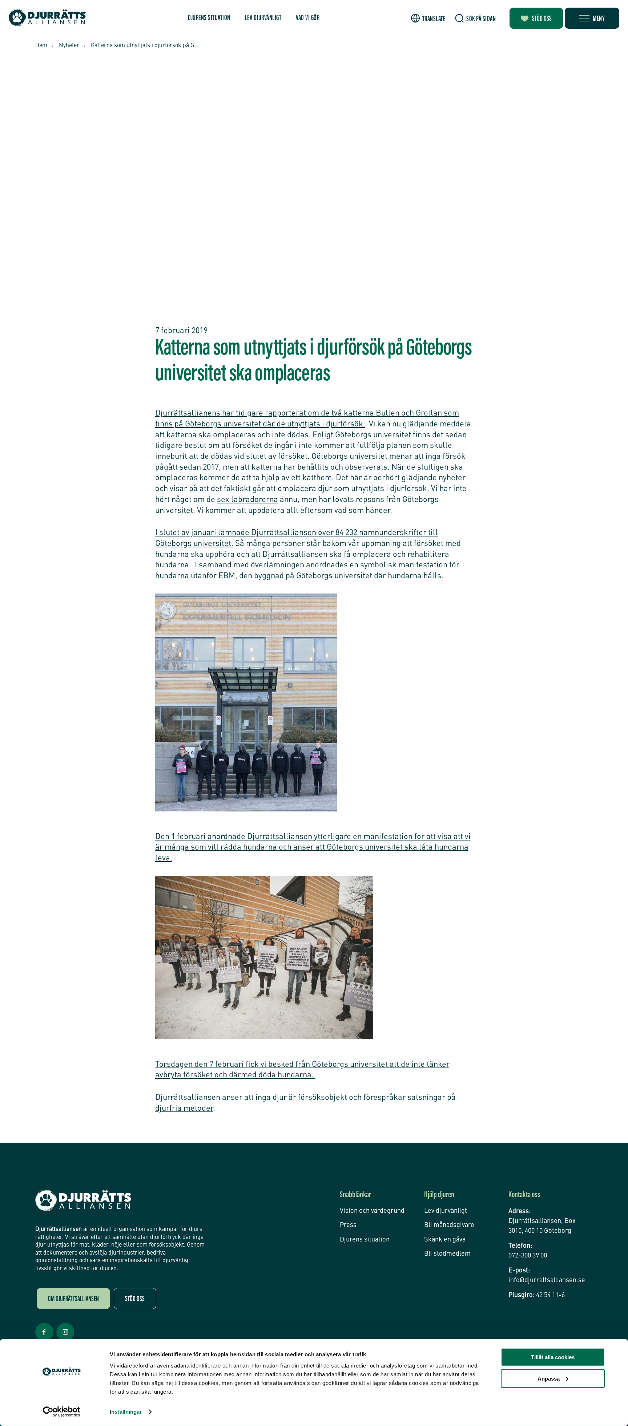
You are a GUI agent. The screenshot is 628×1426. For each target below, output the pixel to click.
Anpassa (549, 1378)
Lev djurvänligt (263, 18)
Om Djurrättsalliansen (73, 1299)
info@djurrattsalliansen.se (546, 1280)
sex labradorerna (247, 500)
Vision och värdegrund (372, 1211)
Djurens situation (209, 18)
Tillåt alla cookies (553, 1357)
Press (348, 1225)
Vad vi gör (307, 18)
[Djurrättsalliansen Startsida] (83, 1200)
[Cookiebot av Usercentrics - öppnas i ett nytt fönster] (61, 1411)
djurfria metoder (184, 1109)
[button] (428, 18)
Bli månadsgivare (449, 1225)
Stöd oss (542, 19)
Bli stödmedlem (447, 1254)
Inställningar (126, 1412)
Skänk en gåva (445, 1239)
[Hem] (47, 18)
